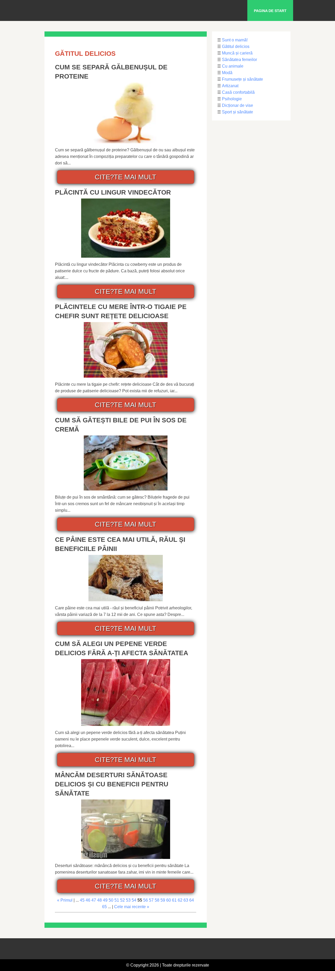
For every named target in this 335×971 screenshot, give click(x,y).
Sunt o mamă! (235, 40)
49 (105, 900)
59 (162, 900)
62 (180, 900)
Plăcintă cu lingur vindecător (113, 192)
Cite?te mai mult (125, 177)
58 (157, 900)
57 (151, 900)
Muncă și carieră (237, 53)
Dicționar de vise (237, 105)
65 (104, 906)
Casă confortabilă (238, 92)
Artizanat (230, 86)
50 (111, 900)
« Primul (64, 900)
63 (185, 900)
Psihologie (232, 99)
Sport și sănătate (237, 112)
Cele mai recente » (131, 906)
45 (82, 900)
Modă (227, 72)
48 (99, 900)
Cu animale (232, 66)
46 (88, 900)
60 (168, 900)
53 (128, 900)
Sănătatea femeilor (239, 59)
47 (93, 900)
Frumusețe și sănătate (242, 79)
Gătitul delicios (235, 46)
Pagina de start (270, 11)
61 (174, 900)
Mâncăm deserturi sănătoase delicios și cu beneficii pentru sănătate (111, 784)
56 (145, 900)
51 (116, 900)
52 (122, 900)
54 (134, 900)
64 (191, 900)
